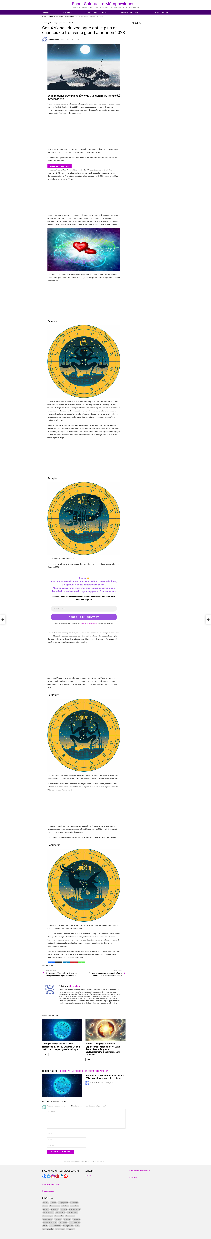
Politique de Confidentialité (51, 1184)
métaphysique (72, 1212)
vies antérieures (56, 1226)
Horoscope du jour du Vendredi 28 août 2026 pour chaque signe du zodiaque (61, 1048)
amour (54, 1202)
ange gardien (64, 1202)
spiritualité (63, 1222)
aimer (46, 1202)
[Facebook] (51, 962)
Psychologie (48, 1219)
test (45, 1226)
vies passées (69, 1226)
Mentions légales (48, 1191)
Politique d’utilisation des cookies (140, 1171)
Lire (45, 1054)
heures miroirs (48, 1212)
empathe (55, 1209)
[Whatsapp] (81, 962)
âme (78, 1226)
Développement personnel (96, 12)
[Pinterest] (74, 962)
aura (45, 1206)
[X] (58, 962)
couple (46, 1209)
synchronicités (75, 1222)
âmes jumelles (49, 1229)
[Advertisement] (84, 132)
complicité (75, 1206)
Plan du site (133, 1178)
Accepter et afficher (59, 166)
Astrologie (48, 965)
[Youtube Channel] (66, 1176)
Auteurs (88, 1175)
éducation (71, 1229)
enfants (64, 1209)
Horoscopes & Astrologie (131, 12)
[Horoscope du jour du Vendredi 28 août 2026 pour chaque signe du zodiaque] (62, 1030)
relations (58, 1219)
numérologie (48, 1216)
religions (67, 1219)
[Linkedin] (66, 962)
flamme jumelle (75, 1209)
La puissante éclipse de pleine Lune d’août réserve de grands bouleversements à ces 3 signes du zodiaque (102, 1050)
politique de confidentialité (89, 623)
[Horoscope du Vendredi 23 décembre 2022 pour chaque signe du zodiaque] (2, 619)
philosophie (59, 1216)
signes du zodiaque (50, 1222)
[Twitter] (49, 1176)
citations (65, 1206)
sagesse (77, 1219)
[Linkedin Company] (61, 1176)
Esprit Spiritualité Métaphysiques (103, 3)
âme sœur (60, 1229)
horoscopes (61, 1212)
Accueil (46, 12)
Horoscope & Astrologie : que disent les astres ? (58, 1044)
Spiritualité (67, 12)
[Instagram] (53, 1176)
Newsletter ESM (161, 12)
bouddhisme (55, 1206)
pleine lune (70, 1216)
